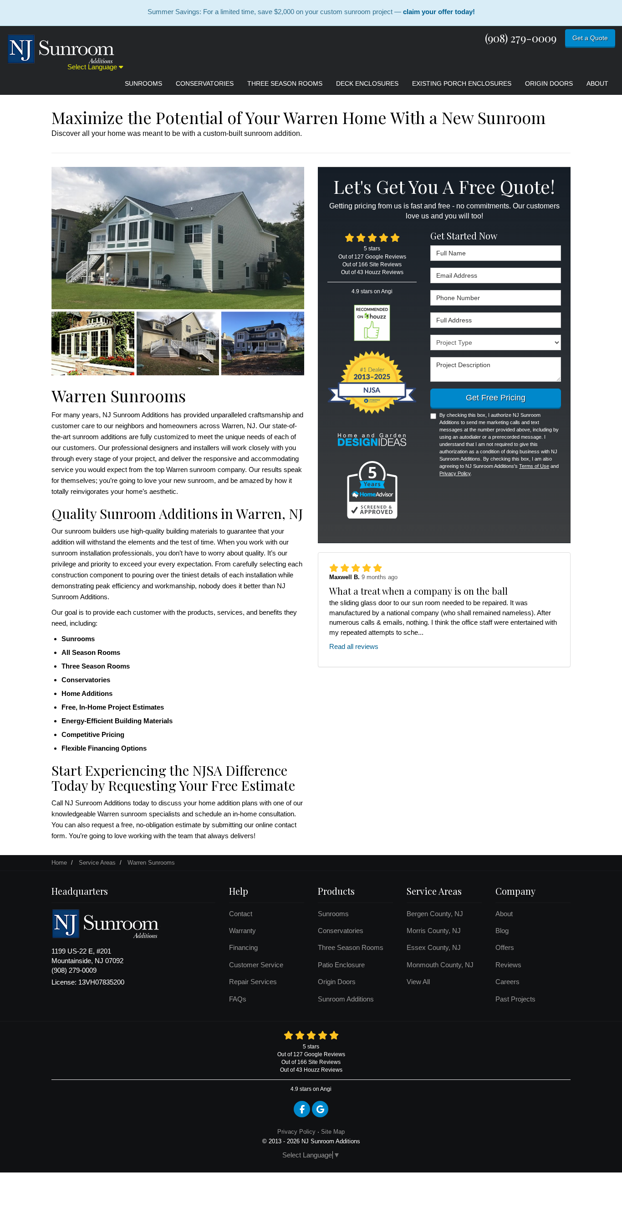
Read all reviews (353, 646)
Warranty (242, 930)
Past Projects (515, 999)
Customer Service (256, 965)
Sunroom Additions (346, 999)
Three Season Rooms (350, 947)
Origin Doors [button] (549, 83)
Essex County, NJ (434, 947)
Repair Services (253, 982)
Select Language (93, 67)
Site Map (333, 1131)
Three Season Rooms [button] (284, 83)
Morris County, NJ (434, 930)
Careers (507, 982)
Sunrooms (333, 914)
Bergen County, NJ (435, 914)
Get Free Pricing (495, 397)
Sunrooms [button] (143, 83)
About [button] (597, 83)
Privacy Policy (454, 473)
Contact (240, 914)
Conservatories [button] (205, 83)
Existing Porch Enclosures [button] (461, 83)
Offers (504, 947)
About (504, 914)
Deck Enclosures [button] (367, 83)
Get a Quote (590, 37)
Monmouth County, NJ (440, 965)
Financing (243, 947)
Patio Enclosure (341, 965)
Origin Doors (337, 982)
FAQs (237, 999)
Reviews (508, 965)
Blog (502, 930)
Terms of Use (534, 466)
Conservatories (340, 930)
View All (418, 982)
